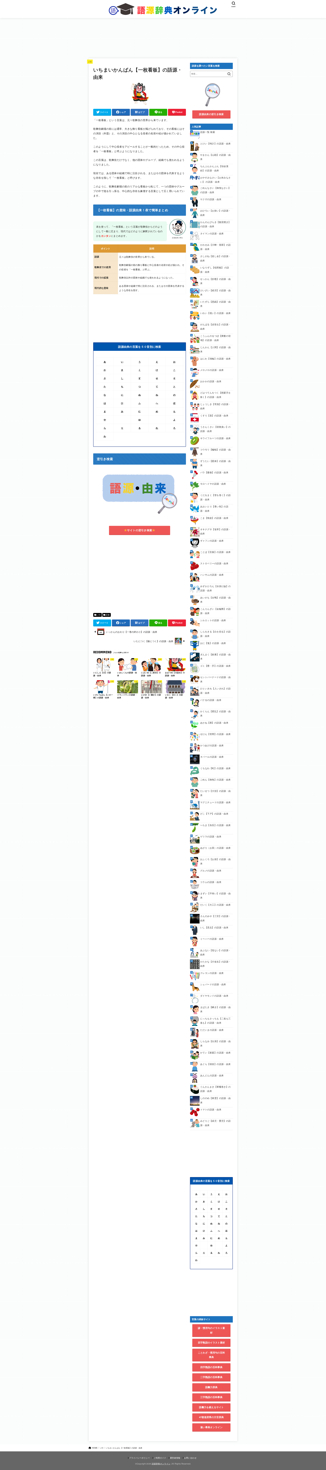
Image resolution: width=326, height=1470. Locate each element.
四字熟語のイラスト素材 (211, 1342)
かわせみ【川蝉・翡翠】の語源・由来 (215, 247)
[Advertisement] (163, 37)
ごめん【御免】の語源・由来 (215, 779)
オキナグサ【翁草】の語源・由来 (215, 531)
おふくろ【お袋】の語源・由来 (215, 861)
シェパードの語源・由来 (213, 984)
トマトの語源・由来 (210, 1109)
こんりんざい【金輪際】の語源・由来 (215, 611)
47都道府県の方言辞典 (211, 1417)
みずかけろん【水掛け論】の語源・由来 (215, 588)
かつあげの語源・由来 (212, 745)
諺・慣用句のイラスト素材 (211, 1330)
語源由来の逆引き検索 (211, 114)
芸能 (108, 614)
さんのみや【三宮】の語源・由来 (215, 918)
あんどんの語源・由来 (212, 1075)
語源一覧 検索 (207, 132)
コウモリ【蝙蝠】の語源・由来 (215, 451)
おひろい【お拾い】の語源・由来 (215, 212)
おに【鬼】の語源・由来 (213, 643)
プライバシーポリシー (139, 1457)
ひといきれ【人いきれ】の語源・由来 (215, 690)
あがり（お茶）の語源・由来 (215, 847)
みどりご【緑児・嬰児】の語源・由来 (215, 1123)
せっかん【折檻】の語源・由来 (215, 281)
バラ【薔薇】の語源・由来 (214, 472)
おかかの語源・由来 (210, 381)
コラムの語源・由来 (210, 882)
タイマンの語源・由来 (212, 233)
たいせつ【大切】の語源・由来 (215, 793)
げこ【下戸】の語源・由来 (214, 813)
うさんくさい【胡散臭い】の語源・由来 (215, 429)
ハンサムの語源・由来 (212, 574)
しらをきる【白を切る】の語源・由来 (215, 633)
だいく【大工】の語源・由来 (215, 904)
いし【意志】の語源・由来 (214, 927)
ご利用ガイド (160, 1457)
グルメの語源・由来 (210, 870)
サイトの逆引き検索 (139, 530)
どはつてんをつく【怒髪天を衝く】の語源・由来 (215, 394)
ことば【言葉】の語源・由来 (215, 552)
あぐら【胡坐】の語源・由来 (215, 1064)
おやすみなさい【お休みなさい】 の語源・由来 (215, 179)
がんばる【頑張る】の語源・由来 (215, 326)
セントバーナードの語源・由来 (215, 679)
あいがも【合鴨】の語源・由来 (215, 599)
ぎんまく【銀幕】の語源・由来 (215, 656)
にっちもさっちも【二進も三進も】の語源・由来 (215, 1020)
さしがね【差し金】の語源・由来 (215, 258)
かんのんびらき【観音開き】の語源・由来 (215, 224)
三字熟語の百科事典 (211, 1397)
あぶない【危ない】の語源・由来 (215, 952)
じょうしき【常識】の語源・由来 (215, 406)
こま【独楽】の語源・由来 (214, 517)
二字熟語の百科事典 (211, 1377)
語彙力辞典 (211, 1387)
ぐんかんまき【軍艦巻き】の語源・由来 (215, 1089)
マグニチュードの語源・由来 (215, 802)
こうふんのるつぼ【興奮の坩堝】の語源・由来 (215, 338)
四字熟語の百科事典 (211, 1367)
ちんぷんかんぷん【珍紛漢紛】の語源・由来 (214, 168)
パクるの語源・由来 (210, 700)
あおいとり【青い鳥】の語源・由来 (214, 508)
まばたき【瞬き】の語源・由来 (215, 1009)
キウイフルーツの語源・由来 (215, 438)
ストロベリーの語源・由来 (214, 563)
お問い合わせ (190, 1457)
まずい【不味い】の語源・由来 (215, 895)
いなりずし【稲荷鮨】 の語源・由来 (214, 269)
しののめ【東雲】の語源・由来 (215, 1100)
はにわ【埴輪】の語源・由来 (215, 358)
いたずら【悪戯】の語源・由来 (215, 303)
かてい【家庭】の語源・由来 (215, 1052)
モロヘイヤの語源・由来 (213, 483)
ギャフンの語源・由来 (212, 540)
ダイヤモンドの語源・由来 (214, 995)
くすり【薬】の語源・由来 (214, 415)
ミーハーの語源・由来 (212, 938)
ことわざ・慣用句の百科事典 (211, 1355)
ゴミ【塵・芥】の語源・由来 (215, 665)
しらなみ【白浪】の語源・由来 (215, 1043)
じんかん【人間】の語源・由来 (215, 349)
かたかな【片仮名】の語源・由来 (215, 963)
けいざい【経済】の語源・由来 (215, 292)
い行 (90, 61)
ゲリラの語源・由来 (210, 836)
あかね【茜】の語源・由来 (214, 722)
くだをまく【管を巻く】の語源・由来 (215, 497)
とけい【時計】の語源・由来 (215, 143)
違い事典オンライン (211, 1427)
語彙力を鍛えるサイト (211, 1407)
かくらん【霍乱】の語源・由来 (215, 713)
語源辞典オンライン (161, 1463)
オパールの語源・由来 (212, 756)
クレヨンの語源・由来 (212, 973)
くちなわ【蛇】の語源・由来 (215, 768)
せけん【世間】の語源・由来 (215, 734)
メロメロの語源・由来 (212, 369)
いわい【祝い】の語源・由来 (215, 313)
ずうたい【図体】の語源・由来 (215, 463)
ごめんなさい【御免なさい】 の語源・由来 (215, 190)
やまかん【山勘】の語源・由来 (215, 157)
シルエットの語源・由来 (213, 620)
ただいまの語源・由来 (212, 1029)
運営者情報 (175, 1457)
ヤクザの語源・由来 (210, 199)
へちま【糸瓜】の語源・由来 (215, 825)
